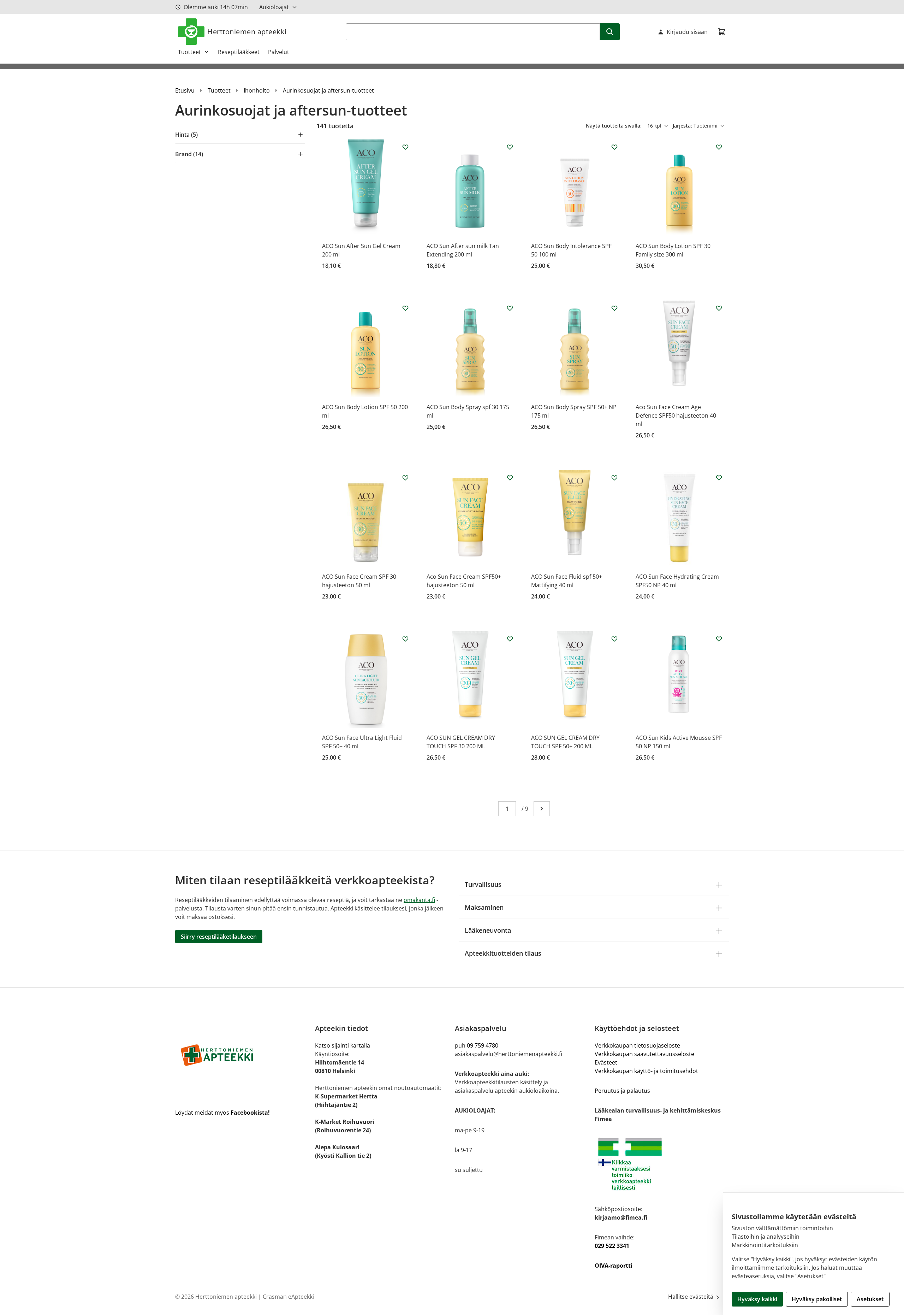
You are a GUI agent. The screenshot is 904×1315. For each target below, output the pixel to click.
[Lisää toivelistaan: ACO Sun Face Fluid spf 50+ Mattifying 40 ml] (614, 478)
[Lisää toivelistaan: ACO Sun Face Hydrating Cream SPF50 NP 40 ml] (719, 478)
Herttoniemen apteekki (247, 31)
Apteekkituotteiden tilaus (503, 953)
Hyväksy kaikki (757, 1299)
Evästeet (606, 1062)
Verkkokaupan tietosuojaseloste (637, 1045)
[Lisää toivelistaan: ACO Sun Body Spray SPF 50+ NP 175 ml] (614, 308)
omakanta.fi (419, 900)
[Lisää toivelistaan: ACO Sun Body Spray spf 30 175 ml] (510, 308)
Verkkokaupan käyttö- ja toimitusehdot (646, 1071)
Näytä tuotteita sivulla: (614, 125)
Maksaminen (484, 907)
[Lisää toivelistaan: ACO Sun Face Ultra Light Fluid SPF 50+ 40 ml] (405, 639)
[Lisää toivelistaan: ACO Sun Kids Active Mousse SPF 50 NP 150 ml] (719, 639)
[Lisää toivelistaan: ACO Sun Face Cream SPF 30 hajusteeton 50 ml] (405, 478)
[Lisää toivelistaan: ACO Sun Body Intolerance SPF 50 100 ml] (614, 147)
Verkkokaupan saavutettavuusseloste (644, 1054)
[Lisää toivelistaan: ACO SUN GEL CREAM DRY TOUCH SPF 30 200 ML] (510, 639)
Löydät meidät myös (222, 1112)
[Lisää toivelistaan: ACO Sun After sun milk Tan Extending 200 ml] (510, 147)
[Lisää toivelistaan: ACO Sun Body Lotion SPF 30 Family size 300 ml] (719, 147)
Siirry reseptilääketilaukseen (219, 936)
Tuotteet (189, 52)
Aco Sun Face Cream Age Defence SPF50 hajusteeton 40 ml (676, 415)
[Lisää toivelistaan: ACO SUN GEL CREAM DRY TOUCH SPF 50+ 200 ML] (614, 639)
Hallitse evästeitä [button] (691, 1297)
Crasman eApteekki (288, 1297)
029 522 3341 (612, 1246)
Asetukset (870, 1299)
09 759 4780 (482, 1045)
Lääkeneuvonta (488, 930)
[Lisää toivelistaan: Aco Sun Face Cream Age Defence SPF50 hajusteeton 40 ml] (719, 308)
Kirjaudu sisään (687, 32)
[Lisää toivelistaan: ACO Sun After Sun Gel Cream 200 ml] (405, 147)
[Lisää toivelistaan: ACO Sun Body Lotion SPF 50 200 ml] (405, 308)
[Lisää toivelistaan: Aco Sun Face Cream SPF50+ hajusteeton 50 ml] (510, 478)
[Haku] (610, 31)
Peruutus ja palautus (622, 1091)
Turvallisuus (483, 884)
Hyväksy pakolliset (817, 1299)
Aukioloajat (274, 7)
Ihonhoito (257, 90)
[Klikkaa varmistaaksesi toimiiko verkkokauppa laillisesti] (662, 1163)
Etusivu (185, 90)
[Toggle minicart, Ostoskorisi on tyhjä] (721, 31)
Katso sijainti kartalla (342, 1045)
